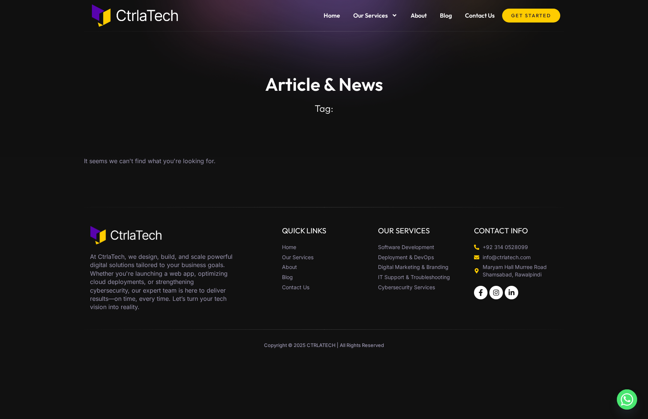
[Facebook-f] (481, 292)
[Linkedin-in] (511, 292)
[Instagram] (496, 292)
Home (332, 15)
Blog (446, 15)
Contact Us (480, 15)
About (419, 15)
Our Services (370, 15)
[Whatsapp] (627, 399)
